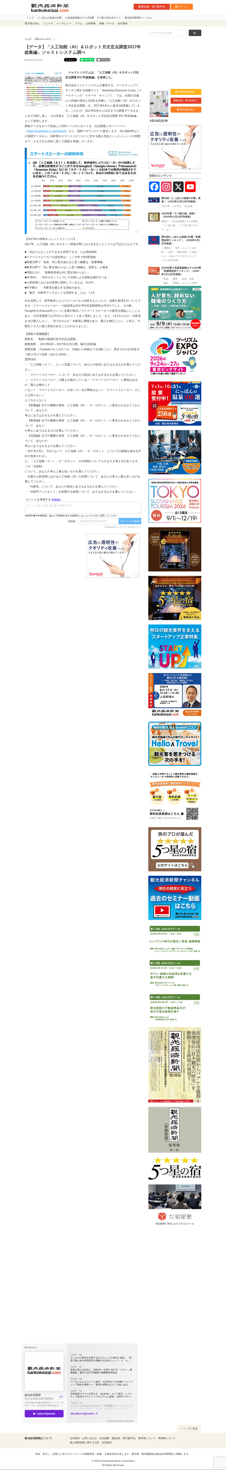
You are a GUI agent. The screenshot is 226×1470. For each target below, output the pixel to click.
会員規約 (107, 1442)
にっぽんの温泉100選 (49, 17)
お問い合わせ (89, 1438)
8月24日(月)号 (159, 120)
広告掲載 (104, 1438)
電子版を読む (32, 23)
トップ (30, 17)
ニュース (48, 23)
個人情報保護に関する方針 (84, 1442)
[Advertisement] (52, 556)
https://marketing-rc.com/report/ (47, 131)
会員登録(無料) (186, 91)
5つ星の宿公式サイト (109, 17)
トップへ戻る (190, 1428)
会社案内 (122, 23)
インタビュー (63, 23)
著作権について (147, 1438)
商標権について (166, 1438)
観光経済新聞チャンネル (138, 17)
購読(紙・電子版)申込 (153, 6)
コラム (78, 23)
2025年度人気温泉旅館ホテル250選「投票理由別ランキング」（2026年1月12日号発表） (181, 271)
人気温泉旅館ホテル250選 (79, 17)
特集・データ (106, 23)
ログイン (183, 6)
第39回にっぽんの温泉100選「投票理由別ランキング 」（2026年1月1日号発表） (181, 240)
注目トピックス (43, 38)
